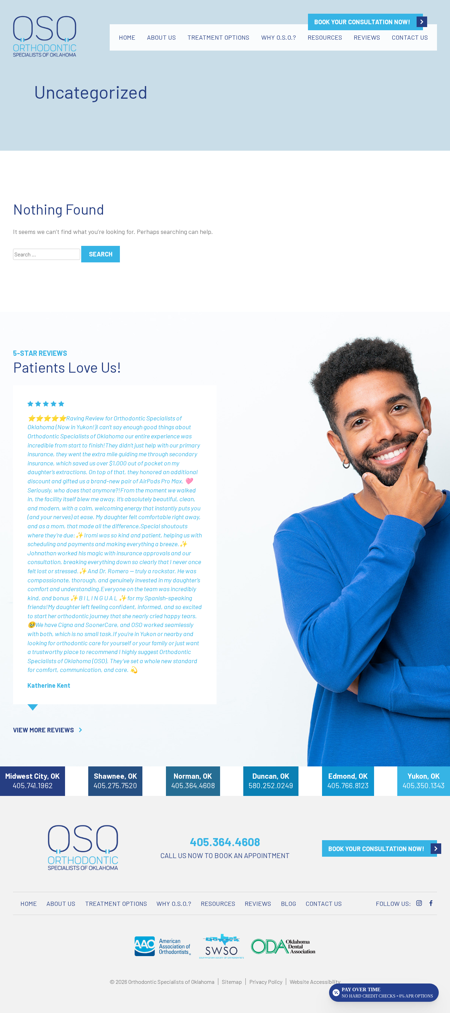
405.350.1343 (424, 785)
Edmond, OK (348, 775)
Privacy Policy (265, 981)
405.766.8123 (348, 785)
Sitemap (232, 981)
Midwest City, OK (32, 775)
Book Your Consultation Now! (362, 22)
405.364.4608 (193, 785)
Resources (325, 37)
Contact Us (410, 37)
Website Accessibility (315, 981)
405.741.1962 (33, 785)
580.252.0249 (271, 785)
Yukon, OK (423, 775)
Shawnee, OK (115, 775)
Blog (288, 903)
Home (127, 37)
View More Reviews (43, 730)
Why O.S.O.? (278, 37)
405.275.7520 (115, 785)
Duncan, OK (270, 775)
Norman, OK (193, 775)
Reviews (367, 37)
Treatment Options (218, 37)
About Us (161, 37)
